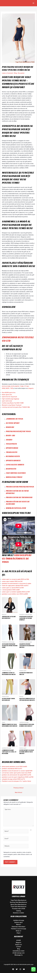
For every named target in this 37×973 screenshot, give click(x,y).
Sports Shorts (13, 460)
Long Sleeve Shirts (15, 464)
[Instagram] (20, 969)
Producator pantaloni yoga (20, 486)
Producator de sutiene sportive (17, 492)
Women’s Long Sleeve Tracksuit (11, 405)
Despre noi (18, 944)
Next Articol (18, 792)
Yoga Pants (11, 444)
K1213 (4, 386)
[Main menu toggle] (33, 3)
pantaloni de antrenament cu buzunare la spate (16, 583)
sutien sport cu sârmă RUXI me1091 (13, 588)
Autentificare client (18, 951)
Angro (9, 439)
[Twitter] (17, 969)
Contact (18, 946)
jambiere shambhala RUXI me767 (12, 768)
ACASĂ (18, 940)
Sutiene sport (12, 423)
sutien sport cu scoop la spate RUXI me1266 (15, 579)
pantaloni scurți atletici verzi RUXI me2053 (15, 594)
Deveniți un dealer (18, 913)
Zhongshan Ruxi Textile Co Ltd (18, 339)
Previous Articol (18, 788)
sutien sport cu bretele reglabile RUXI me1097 (16, 592)
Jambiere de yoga (14, 419)
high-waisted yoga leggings (10, 399)
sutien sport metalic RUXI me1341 (12, 581)
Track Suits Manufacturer (18, 906)
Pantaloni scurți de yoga (18, 431)
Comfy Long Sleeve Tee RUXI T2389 (13, 403)
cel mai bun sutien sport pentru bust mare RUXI (16, 773)
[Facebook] (13, 969)
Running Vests (13, 456)
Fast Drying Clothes (16, 473)
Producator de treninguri (19, 497)
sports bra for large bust (9, 396)
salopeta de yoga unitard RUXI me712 (13, 779)
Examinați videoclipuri (18, 926)
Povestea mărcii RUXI (18, 908)
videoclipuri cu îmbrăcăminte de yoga (16, 558)
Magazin (18, 942)
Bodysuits (11, 469)
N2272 (17, 386)
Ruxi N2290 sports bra (8, 392)
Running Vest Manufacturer (18, 902)
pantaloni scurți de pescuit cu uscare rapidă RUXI (17, 771)
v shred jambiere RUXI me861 (11, 590)
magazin (30, 388)
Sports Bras (12, 448)
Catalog (18, 911)
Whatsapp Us (19, 955)
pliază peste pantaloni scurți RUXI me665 (14, 766)
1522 (11, 388)
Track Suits (11, 452)
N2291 (7, 388)
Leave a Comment (7, 73)
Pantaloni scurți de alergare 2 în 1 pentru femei (16, 781)
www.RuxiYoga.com (16, 508)
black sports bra (7, 394)
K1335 (8, 386)
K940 (3, 388)
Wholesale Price (14, 477)
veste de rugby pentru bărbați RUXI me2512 (15, 585)
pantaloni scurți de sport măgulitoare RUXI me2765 (17, 777)
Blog (15, 73)
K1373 (12, 386)
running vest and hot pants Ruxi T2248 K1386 (16, 407)
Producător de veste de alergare (18, 502)
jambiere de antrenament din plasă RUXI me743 (16, 775)
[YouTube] (24, 969)
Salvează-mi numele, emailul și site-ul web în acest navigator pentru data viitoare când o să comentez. (18, 854)
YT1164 (26, 386)
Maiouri (10, 427)
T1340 (21, 386)
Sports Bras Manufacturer (18, 904)
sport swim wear (7, 401)
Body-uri (10, 435)
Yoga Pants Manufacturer (18, 900)
